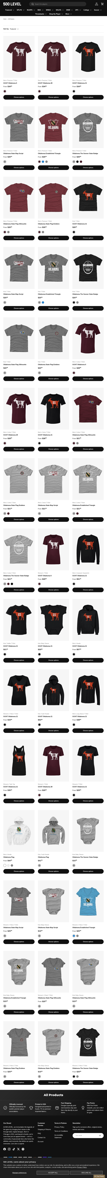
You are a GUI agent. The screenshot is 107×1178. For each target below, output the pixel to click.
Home (4, 19)
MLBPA (29, 10)
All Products (11, 19)
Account (40, 1141)
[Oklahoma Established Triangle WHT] (53, 127)
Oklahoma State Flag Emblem (48, 224)
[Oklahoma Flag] (19, 831)
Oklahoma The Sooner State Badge (85, 153)
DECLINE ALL (86, 1173)
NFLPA (19, 10)
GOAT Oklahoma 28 (45, 83)
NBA (39, 10)
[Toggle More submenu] (71, 14)
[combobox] (57, 4)
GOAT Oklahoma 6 (10, 83)
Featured (8, 10)
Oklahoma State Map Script (13, 153)
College (86, 10)
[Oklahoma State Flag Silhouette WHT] (19, 198)
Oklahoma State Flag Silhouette (14, 224)
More (67, 14)
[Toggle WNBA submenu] (52, 10)
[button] (102, 4)
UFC (76, 10)
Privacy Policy (82, 1167)
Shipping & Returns (44, 1129)
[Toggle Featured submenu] (13, 10)
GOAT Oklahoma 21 (79, 83)
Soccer (96, 10)
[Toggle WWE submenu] (72, 10)
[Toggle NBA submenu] (42, 10)
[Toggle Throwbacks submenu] (46, 14)
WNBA (48, 10)
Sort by (6, 29)
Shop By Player (55, 14)
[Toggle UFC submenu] (80, 10)
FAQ (39, 1133)
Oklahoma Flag (8, 857)
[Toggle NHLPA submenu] (63, 10)
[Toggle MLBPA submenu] (34, 10)
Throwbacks (39, 14)
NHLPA (58, 10)
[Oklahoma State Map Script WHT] (19, 127)
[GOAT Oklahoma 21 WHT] (88, 57)
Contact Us (41, 1137)
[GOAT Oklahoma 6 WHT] (19, 57)
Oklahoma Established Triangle (49, 153)
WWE (68, 10)
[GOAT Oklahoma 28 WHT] (53, 57)
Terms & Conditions (61, 1131)
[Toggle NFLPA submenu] (23, 10)
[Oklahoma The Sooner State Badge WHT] (88, 127)
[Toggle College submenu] (90, 10)
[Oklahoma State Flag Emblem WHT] (53, 198)
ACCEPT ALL (53, 1173)
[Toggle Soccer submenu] (101, 10)
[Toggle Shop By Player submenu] (62, 14)
